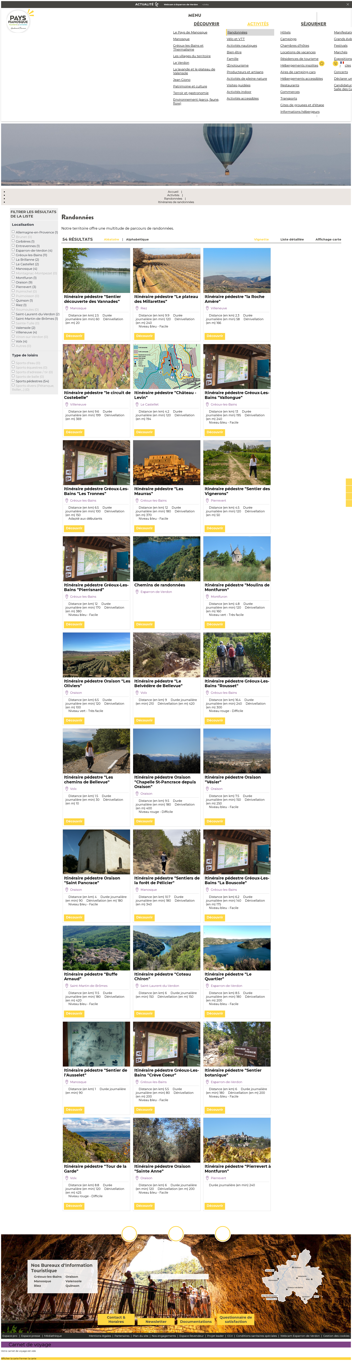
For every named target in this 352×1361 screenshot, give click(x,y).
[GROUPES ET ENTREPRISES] (349, 496)
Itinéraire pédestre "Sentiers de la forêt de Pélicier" (167, 880)
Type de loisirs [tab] (25, 355)
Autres (23, 346)
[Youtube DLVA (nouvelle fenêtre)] (222, 1233)
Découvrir (74, 336)
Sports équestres (31, 367)
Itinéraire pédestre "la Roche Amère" (234, 299)
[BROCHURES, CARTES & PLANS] (349, 489)
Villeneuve (26, 332)
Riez (21, 305)
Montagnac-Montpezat (36, 273)
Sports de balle (30, 377)
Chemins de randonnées (159, 585)
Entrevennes (28, 246)
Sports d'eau (28, 363)
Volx (21, 341)
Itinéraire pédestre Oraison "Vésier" (233, 779)
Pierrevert (26, 287)
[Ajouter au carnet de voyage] (127, 339)
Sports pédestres (32, 381)
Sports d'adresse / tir (34, 372)
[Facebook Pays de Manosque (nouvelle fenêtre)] (129, 1233)
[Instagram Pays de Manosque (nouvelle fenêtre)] (176, 1233)
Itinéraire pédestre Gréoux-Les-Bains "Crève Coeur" (166, 1072)
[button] (336, 63)
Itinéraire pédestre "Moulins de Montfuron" (237, 587)
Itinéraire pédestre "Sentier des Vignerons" (237, 491)
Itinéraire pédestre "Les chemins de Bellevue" (88, 779)
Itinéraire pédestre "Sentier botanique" (233, 1072)
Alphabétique (137, 239)
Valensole (25, 328)
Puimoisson (27, 296)
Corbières (25, 241)
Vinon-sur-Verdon (32, 337)
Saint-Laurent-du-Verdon (38, 314)
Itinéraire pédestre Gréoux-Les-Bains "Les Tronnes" (96, 491)
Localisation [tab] (23, 224)
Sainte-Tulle (27, 323)
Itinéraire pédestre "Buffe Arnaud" (90, 976)
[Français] (342, 65)
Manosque (26, 269)
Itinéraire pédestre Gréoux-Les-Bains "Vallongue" (237, 395)
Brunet (24, 237)
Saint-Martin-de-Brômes (37, 319)
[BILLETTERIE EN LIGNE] (349, 482)
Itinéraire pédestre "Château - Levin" (165, 395)
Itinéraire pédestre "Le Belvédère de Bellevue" (158, 683)
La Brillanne (27, 260)
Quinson (24, 300)
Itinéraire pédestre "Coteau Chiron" (162, 976)
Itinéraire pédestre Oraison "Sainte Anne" (162, 1169)
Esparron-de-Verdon (34, 250)
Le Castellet (27, 264)
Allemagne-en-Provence (37, 232)
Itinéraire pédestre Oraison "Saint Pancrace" (92, 880)
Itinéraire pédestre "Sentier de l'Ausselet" (95, 1072)
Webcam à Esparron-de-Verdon (181, 4)
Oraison (24, 282)
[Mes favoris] (321, 63)
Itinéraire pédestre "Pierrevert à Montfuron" (238, 1169)
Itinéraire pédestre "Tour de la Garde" (95, 1169)
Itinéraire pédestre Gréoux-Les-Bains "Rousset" (237, 683)
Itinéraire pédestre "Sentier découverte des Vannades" (92, 299)
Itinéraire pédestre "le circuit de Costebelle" (97, 395)
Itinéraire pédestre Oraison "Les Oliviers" (97, 683)
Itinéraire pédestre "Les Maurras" (158, 491)
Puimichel (26, 291)
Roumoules (27, 310)
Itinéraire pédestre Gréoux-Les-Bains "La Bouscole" (237, 880)
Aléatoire (111, 239)
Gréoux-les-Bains (31, 255)
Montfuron (26, 278)
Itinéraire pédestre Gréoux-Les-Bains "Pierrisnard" (96, 587)
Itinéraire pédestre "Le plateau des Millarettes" (166, 299)
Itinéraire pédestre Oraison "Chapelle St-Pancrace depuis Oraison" (165, 782)
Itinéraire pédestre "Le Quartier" (228, 976)
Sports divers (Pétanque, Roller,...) (33, 387)
